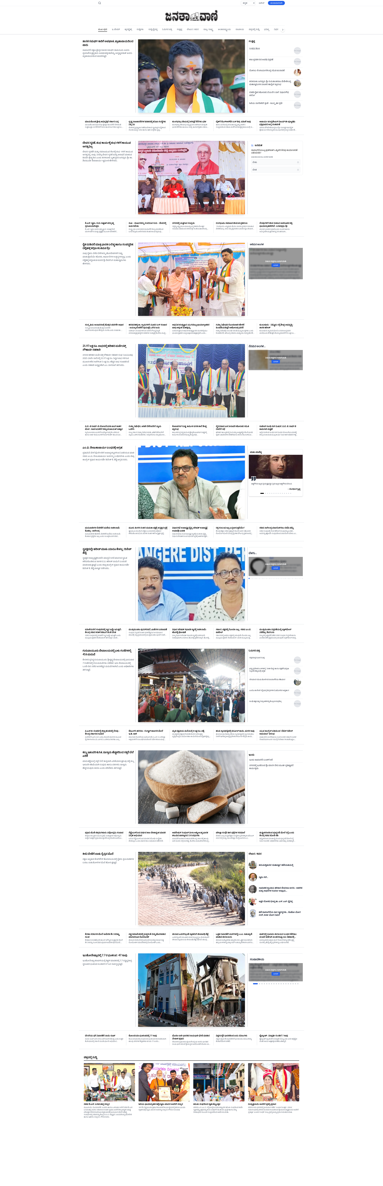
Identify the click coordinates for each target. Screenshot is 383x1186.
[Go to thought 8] (278, 496)
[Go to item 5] (266, 980)
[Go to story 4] (253, 578)
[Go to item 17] (295, 980)
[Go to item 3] (260, 980)
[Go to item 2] (256, 980)
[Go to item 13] (286, 980)
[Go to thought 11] (284, 496)
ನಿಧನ (276, 29)
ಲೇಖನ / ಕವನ (193, 29)
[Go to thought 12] (286, 496)
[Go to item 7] (271, 980)
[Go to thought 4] (268, 496)
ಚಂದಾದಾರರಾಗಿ (276, 3)
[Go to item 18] (297, 980)
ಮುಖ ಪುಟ (102, 29)
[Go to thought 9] (280, 496)
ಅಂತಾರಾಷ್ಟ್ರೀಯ (224, 29)
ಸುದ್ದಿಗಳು (140, 29)
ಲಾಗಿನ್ (261, 3)
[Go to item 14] (288, 980)
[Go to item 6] (269, 980)
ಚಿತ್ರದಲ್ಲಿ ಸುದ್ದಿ (254, 29)
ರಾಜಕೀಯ (240, 29)
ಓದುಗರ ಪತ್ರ (167, 29)
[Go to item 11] (281, 980)
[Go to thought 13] (288, 496)
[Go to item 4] (264, 980)
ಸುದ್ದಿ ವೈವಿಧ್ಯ (152, 29)
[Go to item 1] (253, 980)
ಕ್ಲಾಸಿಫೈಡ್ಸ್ (128, 29)
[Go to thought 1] (260, 496)
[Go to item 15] (290, 980)
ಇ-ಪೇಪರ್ (116, 29)
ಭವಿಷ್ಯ (266, 29)
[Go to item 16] (293, 980)
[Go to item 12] (283, 980)
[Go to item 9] (276, 980)
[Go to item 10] (278, 980)
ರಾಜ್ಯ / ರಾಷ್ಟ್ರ (208, 29)
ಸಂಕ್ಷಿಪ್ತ (179, 29)
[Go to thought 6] (273, 496)
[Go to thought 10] (282, 496)
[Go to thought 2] (262, 496)
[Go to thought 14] (290, 496)
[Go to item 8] (274, 980)
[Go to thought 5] (271, 496)
